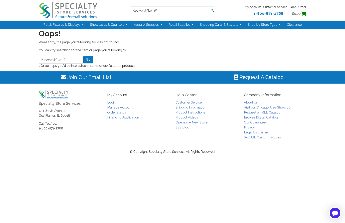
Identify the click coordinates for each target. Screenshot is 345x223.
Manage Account (120, 107)
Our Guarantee (255, 122)
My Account (253, 7)
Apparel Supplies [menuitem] (147, 25)
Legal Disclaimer (256, 132)
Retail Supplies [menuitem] (180, 25)
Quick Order (298, 7)
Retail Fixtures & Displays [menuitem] (62, 25)
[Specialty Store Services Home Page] (68, 10)
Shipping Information (190, 107)
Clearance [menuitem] (294, 25)
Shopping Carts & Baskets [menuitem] (219, 25)
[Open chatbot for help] (335, 213)
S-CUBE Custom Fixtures (262, 137)
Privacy (249, 127)
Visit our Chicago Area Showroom (268, 107)
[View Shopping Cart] (303, 13)
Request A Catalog (261, 77)
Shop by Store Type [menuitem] (263, 25)
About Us (251, 102)
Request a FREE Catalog (262, 112)
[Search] (212, 10)
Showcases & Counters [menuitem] (107, 25)
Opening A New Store (191, 122)
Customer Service (275, 7)
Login (111, 102)
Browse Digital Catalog (261, 117)
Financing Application (123, 117)
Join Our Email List (88, 77)
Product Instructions (190, 112)
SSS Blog (182, 127)
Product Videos (186, 117)
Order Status (116, 112)
